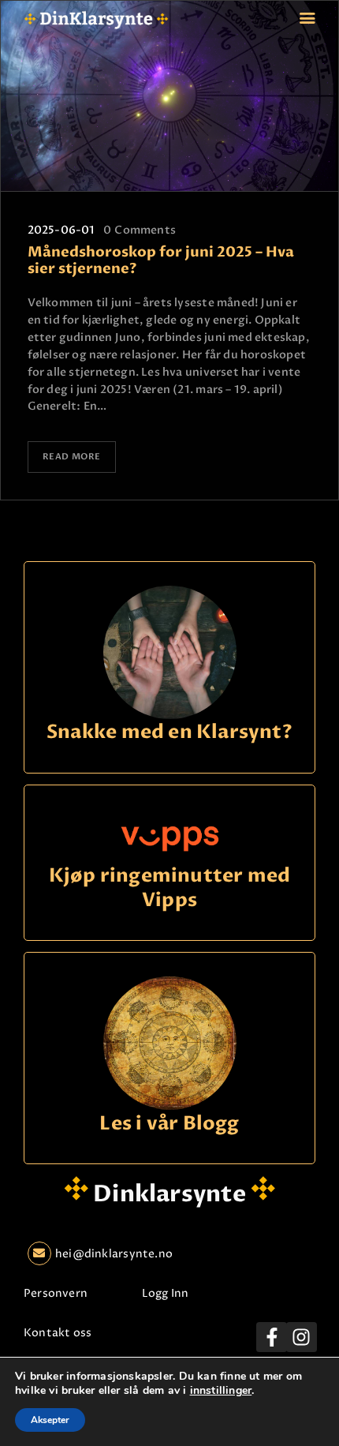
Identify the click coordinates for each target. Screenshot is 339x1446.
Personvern (56, 1293)
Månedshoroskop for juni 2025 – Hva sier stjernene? (161, 261)
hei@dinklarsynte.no (114, 1253)
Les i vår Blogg (169, 1124)
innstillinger (221, 1391)
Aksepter (50, 1420)
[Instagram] (301, 1337)
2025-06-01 (61, 230)
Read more (72, 457)
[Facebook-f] (271, 1337)
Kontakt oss (57, 1332)
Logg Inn (165, 1293)
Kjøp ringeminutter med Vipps (170, 888)
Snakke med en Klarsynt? (169, 733)
